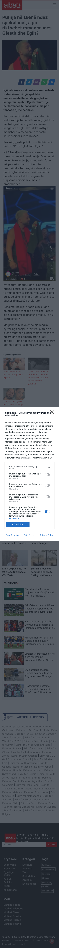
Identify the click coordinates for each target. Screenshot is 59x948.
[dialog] (29, 474)
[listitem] (29, 467)
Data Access (29, 535)
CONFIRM (17, 524)
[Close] (53, 413)
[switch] (47, 474)
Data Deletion (12, 535)
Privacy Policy (46, 535)
